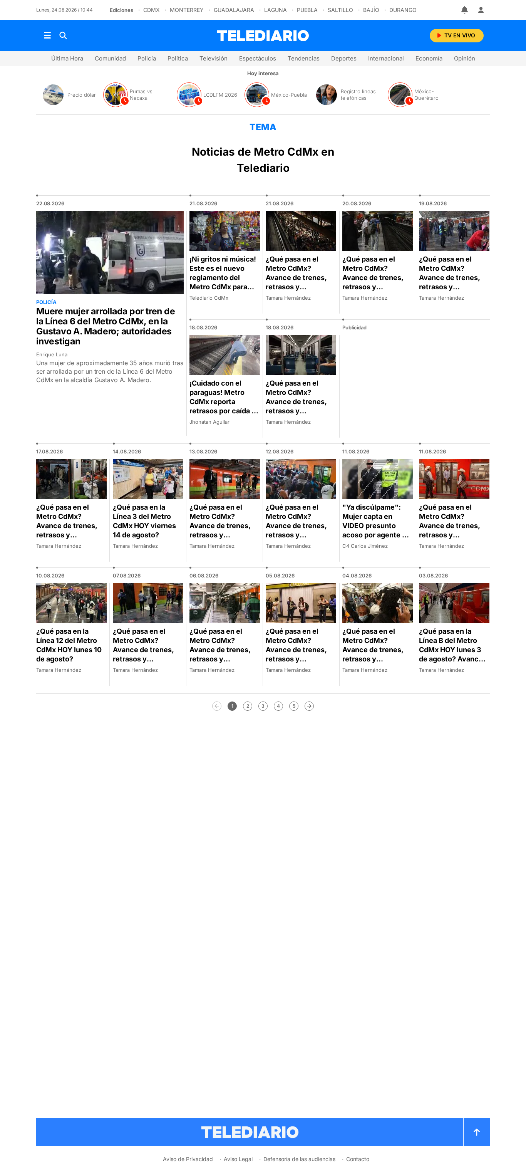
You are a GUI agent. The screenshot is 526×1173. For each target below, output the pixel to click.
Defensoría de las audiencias (299, 1159)
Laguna (275, 10)
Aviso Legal (238, 1159)
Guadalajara (234, 10)
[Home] (263, 35)
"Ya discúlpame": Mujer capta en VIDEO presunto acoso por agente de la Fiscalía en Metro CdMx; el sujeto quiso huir (376, 535)
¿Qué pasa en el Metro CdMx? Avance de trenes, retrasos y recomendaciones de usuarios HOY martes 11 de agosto (452, 535)
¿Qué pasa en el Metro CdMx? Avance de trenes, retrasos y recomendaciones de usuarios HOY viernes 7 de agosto (145, 659)
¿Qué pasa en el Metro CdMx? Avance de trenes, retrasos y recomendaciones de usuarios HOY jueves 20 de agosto (376, 287)
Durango (403, 10)
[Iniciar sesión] (481, 10)
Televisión (213, 58)
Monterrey (187, 10)
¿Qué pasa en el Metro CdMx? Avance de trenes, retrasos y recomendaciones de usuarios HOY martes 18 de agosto (299, 411)
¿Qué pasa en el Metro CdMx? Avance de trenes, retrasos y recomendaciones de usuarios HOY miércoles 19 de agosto (449, 291)
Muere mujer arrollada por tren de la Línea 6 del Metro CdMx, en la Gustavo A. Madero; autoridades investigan (105, 326)
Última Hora (67, 58)
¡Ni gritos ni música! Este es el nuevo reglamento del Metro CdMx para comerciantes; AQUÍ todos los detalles (223, 282)
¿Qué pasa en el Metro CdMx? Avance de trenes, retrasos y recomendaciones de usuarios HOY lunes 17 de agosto (67, 535)
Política (178, 58)
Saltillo (340, 10)
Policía (146, 58)
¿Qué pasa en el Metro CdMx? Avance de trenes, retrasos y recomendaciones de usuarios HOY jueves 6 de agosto (221, 659)
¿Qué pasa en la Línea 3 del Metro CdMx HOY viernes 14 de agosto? (144, 521)
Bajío (371, 10)
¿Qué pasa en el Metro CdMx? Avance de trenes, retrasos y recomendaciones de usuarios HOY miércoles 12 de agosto (296, 539)
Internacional (386, 58)
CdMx (151, 10)
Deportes (344, 58)
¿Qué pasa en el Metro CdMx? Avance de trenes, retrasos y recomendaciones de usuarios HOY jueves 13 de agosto (222, 535)
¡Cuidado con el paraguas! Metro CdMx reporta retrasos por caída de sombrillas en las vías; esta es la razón (224, 406)
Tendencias (304, 58)
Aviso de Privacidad (188, 1159)
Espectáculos (257, 58)
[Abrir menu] (47, 35)
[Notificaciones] (465, 10)
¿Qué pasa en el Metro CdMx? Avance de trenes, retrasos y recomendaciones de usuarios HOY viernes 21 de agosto (300, 287)
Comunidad (110, 58)
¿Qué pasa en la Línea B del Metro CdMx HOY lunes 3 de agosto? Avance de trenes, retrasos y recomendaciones (453, 654)
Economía (428, 58)
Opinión (464, 58)
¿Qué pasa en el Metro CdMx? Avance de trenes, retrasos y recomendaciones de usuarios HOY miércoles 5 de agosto (296, 663)
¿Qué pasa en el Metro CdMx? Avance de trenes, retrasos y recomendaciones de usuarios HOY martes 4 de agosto (374, 659)
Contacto (357, 1159)
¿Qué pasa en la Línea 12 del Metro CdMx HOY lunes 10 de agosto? (69, 645)
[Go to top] (477, 1132)
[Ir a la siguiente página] (309, 706)
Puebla (307, 10)
